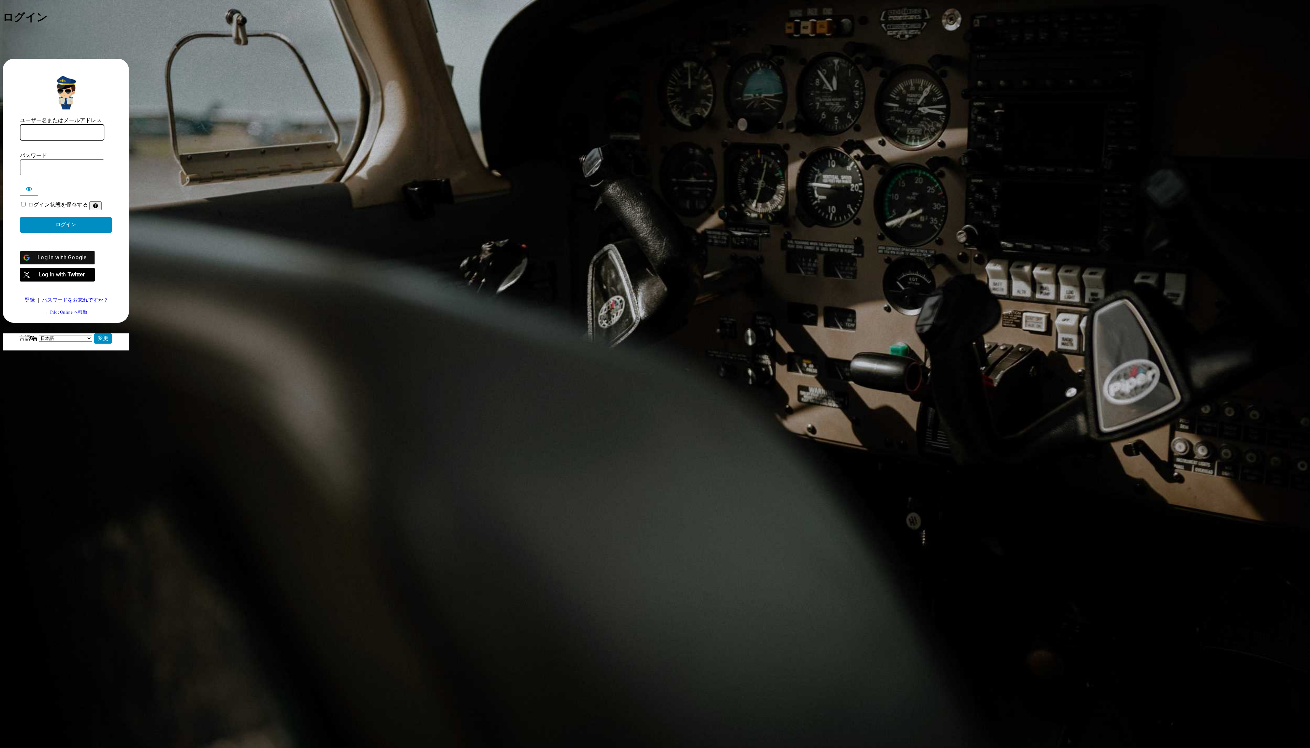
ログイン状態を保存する (58, 204)
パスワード (33, 155)
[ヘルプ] (95, 205)
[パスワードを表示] (29, 189)
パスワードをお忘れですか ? (74, 300)
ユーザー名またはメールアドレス (61, 120)
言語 (24, 338)
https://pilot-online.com (65, 92)
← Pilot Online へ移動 (66, 312)
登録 (30, 300)
